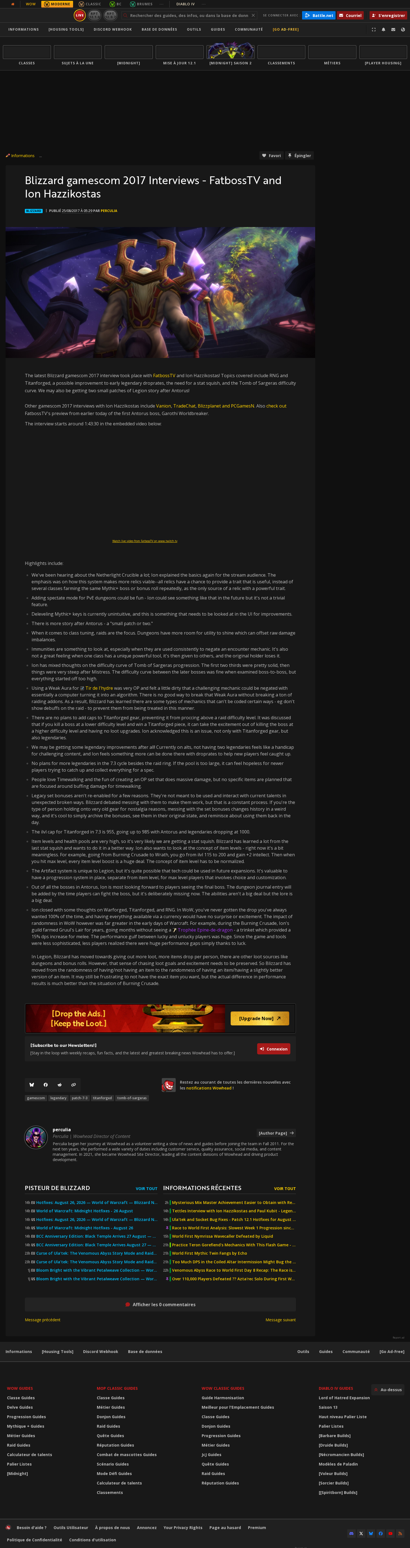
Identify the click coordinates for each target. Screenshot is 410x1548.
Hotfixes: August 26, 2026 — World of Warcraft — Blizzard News (97, 1202)
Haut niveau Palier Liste (343, 1416)
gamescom (36, 1098)
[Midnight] (17, 1473)
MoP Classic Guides (117, 1388)
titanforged (102, 1098)
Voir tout (147, 1188)
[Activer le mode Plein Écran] (374, 29)
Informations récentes (202, 1187)
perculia (109, 210)
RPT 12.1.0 (94, 15)
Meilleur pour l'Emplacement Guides (238, 1407)
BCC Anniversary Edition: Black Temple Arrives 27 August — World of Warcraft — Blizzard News (97, 1236)
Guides (218, 29)
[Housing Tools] (57, 1351)
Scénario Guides (113, 1464)
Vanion (163, 406)
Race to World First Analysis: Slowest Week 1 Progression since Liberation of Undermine (234, 1227)
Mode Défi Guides (114, 1473)
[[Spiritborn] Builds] (338, 1492)
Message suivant (281, 1319)
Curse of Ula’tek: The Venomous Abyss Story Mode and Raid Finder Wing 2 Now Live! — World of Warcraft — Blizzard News (97, 1253)
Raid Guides (18, 1445)
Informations (23, 29)
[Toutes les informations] (12, 4)
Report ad (398, 1337)
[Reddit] (60, 1085)
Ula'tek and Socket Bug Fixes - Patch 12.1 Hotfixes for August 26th (234, 1219)
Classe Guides (21, 1397)
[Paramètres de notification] (383, 29)
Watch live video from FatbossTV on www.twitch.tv (144, 541)
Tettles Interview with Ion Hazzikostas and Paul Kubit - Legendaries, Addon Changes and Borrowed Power (234, 1210)
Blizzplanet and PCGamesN (226, 406)
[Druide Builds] (333, 1445)
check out (276, 406)
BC (119, 4)
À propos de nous (112, 1527)
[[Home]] (37, 15)
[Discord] (351, 1533)
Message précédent (43, 1319)
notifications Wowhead (208, 1088)
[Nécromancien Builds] (341, 1454)
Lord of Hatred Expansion (344, 1397)
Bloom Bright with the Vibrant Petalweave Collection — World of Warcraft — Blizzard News (97, 1270)
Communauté (249, 29)
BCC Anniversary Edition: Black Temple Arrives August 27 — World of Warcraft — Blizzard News (97, 1244)
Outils (303, 1351)
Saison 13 (328, 1407)
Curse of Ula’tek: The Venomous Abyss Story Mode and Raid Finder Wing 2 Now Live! (97, 1261)
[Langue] (403, 29)
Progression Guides (26, 1416)
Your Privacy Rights (183, 1527)
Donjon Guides (111, 1416)
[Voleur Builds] (333, 1473)
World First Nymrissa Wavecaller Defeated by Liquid (222, 1236)
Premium (257, 1527)
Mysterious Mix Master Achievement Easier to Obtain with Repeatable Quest (234, 1202)
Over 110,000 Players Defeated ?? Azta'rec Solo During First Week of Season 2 (234, 1278)
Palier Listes (19, 1464)
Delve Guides (20, 1407)
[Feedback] (393, 29)
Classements (110, 1492)
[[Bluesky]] (32, 1085)
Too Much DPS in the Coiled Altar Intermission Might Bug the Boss (234, 1261)
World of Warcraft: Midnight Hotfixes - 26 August (84, 1210)
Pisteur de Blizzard (57, 1187)
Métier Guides (21, 1435)
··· (162, 4)
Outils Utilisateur (71, 1527)
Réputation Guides (115, 1445)
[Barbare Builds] (335, 1435)
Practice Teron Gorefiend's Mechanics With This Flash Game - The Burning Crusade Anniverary (234, 1244)
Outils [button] (194, 29)
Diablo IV (191, 4)
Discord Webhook (113, 29)
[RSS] (400, 1533)
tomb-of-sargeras (132, 1098)
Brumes (145, 4)
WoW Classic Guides (223, 1388)
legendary (58, 1098)
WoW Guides (20, 1388)
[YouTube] (390, 1533)
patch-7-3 (80, 1098)
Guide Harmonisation (223, 1397)
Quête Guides (110, 1435)
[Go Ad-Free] (286, 29)
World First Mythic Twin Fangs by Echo (209, 1253)
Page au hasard (225, 1527)
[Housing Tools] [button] (66, 29)
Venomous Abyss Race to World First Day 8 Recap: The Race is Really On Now (234, 1270)
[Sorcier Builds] (334, 1483)
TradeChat (184, 406)
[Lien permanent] (74, 1085)
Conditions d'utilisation (92, 1539)
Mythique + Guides (25, 1426)
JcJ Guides (211, 1454)
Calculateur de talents (29, 1454)
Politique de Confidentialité (34, 1539)
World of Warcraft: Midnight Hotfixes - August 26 (84, 1227)
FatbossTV (164, 375)
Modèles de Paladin (338, 1464)
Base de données (159, 29)
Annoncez (147, 1527)
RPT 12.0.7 (110, 15)
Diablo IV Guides (336, 1388)
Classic (93, 4)
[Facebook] (46, 1085)
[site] (169, 1085)
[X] (361, 1533)
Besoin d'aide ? (32, 1527)
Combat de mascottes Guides (127, 1454)
